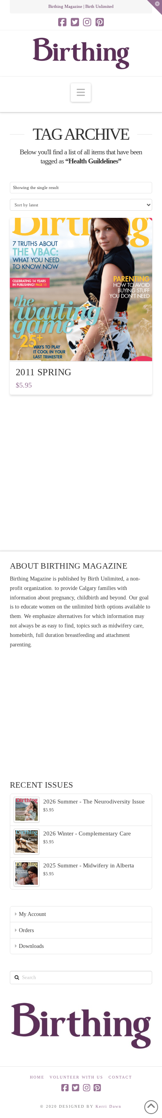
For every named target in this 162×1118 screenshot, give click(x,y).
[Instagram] (87, 22)
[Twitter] (75, 22)
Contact (120, 1077)
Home (37, 1077)
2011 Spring (44, 372)
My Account (32, 914)
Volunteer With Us (76, 1077)
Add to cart (84, 348)
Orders (26, 930)
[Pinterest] (100, 22)
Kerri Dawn (109, 1106)
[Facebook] (62, 22)
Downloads (31, 946)
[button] (81, 92)
